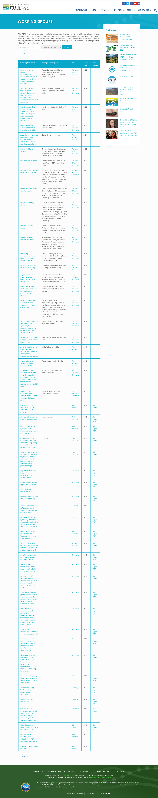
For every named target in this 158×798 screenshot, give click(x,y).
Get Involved (143, 10)
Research (105, 10)
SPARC (74, 72)
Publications (85, 771)
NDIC (95, 793)
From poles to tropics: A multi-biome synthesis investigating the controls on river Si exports (28, 291)
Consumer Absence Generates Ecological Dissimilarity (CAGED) (28, 127)
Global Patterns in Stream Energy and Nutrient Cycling (27, 363)
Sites (94, 10)
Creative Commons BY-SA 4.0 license (99, 777)
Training (75, 506)
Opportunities (103, 771)
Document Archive (53, 771)
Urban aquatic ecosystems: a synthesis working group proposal (29, 631)
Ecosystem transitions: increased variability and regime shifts (28, 267)
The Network (81, 10)
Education (118, 10)
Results (130, 10)
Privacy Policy (71, 793)
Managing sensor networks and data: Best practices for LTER (29, 727)
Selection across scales (28, 161)
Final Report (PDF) (95, 407)
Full (73, 125)
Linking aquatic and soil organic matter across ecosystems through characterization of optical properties (29, 486)
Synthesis (75, 74)
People (71, 771)
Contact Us (120, 771)
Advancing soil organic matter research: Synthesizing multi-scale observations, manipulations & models (29, 351)
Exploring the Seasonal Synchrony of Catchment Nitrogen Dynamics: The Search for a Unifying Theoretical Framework (29, 522)
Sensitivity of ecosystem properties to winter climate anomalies (29, 557)
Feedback (80, 793)
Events (36, 771)
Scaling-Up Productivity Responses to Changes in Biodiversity (28, 339)
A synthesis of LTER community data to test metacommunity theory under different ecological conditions (28, 442)
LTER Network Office (68, 775)
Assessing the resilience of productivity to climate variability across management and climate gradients (29, 139)
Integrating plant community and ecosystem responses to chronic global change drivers (29, 395)
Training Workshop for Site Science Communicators (28, 701)
